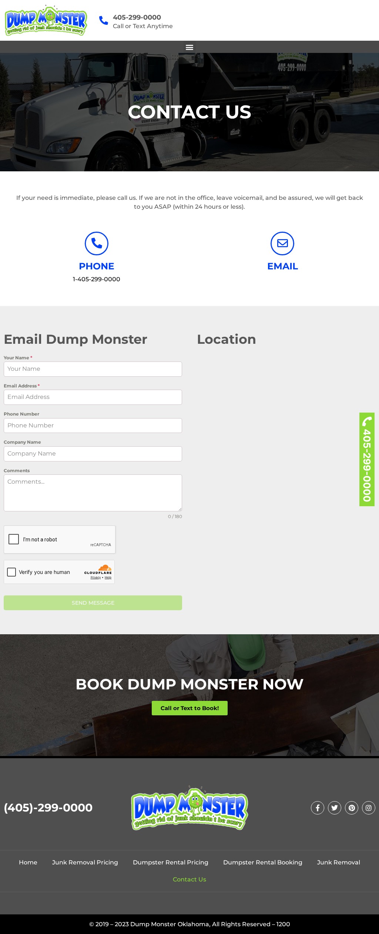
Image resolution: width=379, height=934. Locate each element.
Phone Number (21, 414)
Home (28, 862)
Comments (17, 470)
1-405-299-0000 (96, 279)
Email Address (22, 386)
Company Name (22, 442)
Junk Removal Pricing (85, 862)
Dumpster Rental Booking (262, 862)
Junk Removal (338, 862)
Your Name (18, 357)
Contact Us (189, 879)
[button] (190, 47)
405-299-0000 (367, 465)
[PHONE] (96, 243)
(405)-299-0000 (48, 807)
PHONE (96, 266)
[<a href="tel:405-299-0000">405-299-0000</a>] (103, 20)
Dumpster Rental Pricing (170, 862)
